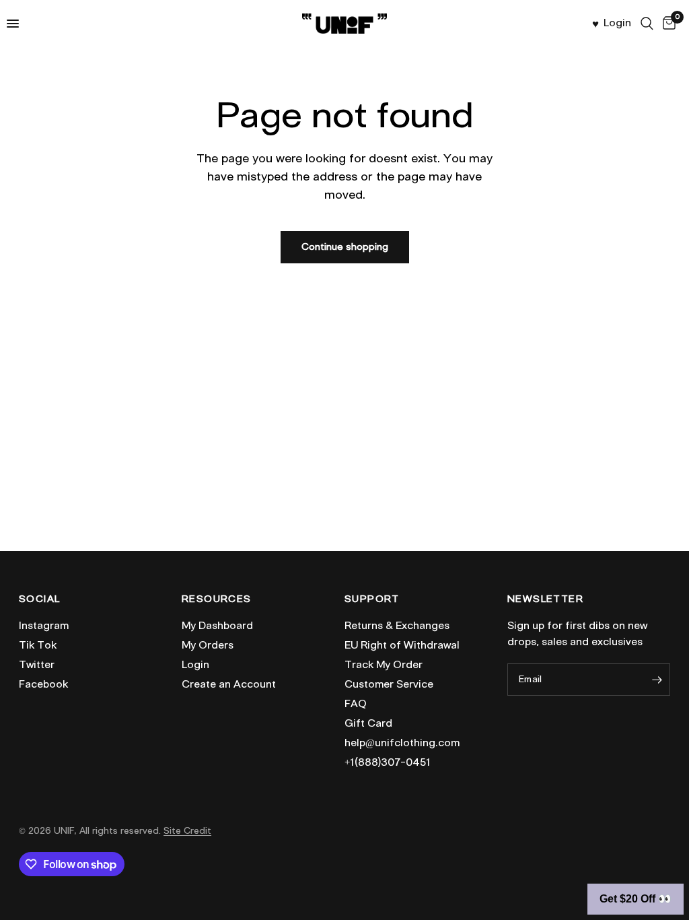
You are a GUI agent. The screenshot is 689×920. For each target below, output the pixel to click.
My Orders (207, 645)
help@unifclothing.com (402, 743)
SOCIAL (39, 599)
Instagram (44, 626)
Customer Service (388, 684)
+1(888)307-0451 (387, 762)
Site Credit (187, 831)
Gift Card (368, 723)
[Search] (647, 23)
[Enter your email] (656, 679)
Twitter (37, 665)
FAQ (355, 704)
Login (195, 665)
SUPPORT (372, 599)
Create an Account (229, 684)
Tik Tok (38, 645)
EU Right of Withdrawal (402, 645)
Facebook (43, 684)
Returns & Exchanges (396, 626)
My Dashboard (217, 626)
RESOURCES (217, 599)
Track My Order (383, 665)
